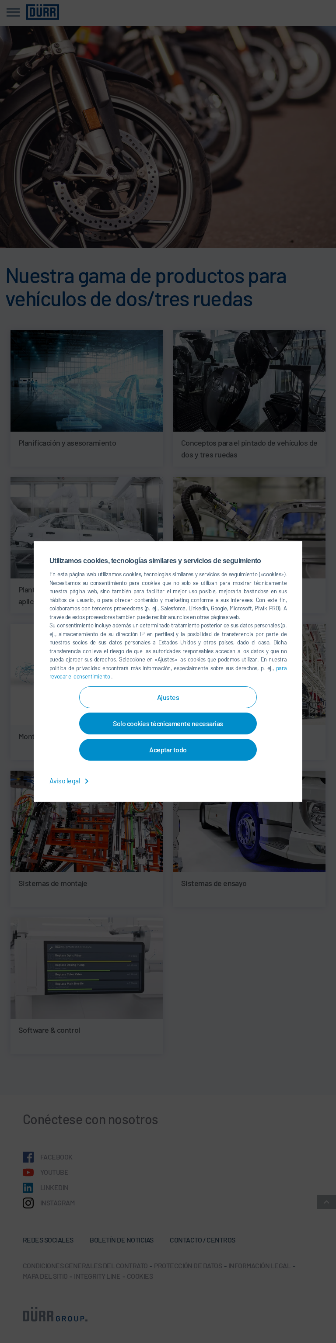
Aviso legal (65, 780)
